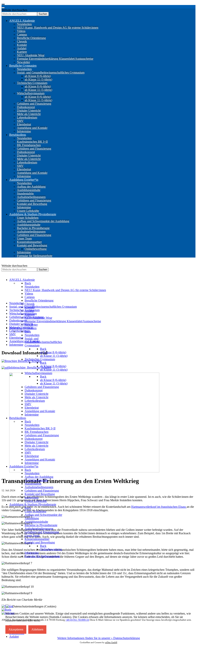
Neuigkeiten (16, 303)
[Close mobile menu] (3, 7)
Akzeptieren (15, 629)
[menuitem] (22, 20)
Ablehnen (37, 629)
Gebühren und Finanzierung (26, 317)
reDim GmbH (111, 642)
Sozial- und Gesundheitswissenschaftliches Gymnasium (43, 306)
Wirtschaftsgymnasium (23, 313)
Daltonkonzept (18, 320)
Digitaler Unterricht (21, 324)
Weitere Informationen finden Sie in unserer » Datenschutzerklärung (98, 638)
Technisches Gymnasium (24, 310)
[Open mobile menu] (3, 4)
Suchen (43, 13)
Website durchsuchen (14, 10)
